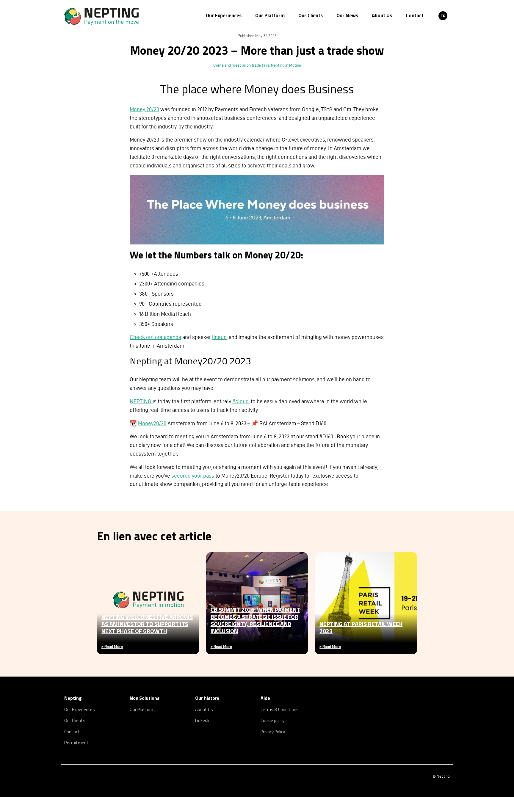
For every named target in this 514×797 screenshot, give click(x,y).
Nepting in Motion (286, 65)
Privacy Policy (273, 731)
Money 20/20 (144, 109)
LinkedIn (203, 720)
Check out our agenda (155, 337)
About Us (382, 15)
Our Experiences (224, 15)
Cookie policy (272, 720)
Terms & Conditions (280, 709)
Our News (347, 15)
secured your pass (192, 476)
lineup (219, 337)
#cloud (240, 401)
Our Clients (310, 15)
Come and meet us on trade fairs (241, 65)
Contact (415, 15)
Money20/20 (152, 423)
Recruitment (76, 742)
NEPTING (141, 401)
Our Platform (270, 15)
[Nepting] (116, 16)
